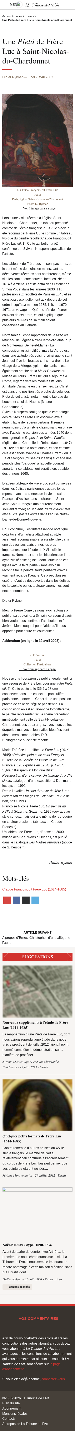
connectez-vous (53, 1379)
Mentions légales (15, 1413)
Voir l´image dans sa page (39, 208)
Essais (29, 16)
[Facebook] (16, 900)
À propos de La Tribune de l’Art (25, 1424)
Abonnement (11, 1408)
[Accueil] (37, 4)
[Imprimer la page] (25, 900)
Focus (18, 16)
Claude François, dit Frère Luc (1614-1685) (34, 889)
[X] (35, 900)
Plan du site (11, 1403)
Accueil (6, 16)
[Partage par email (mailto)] (7, 900)
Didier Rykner (12, 77)
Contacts (8, 1418)
